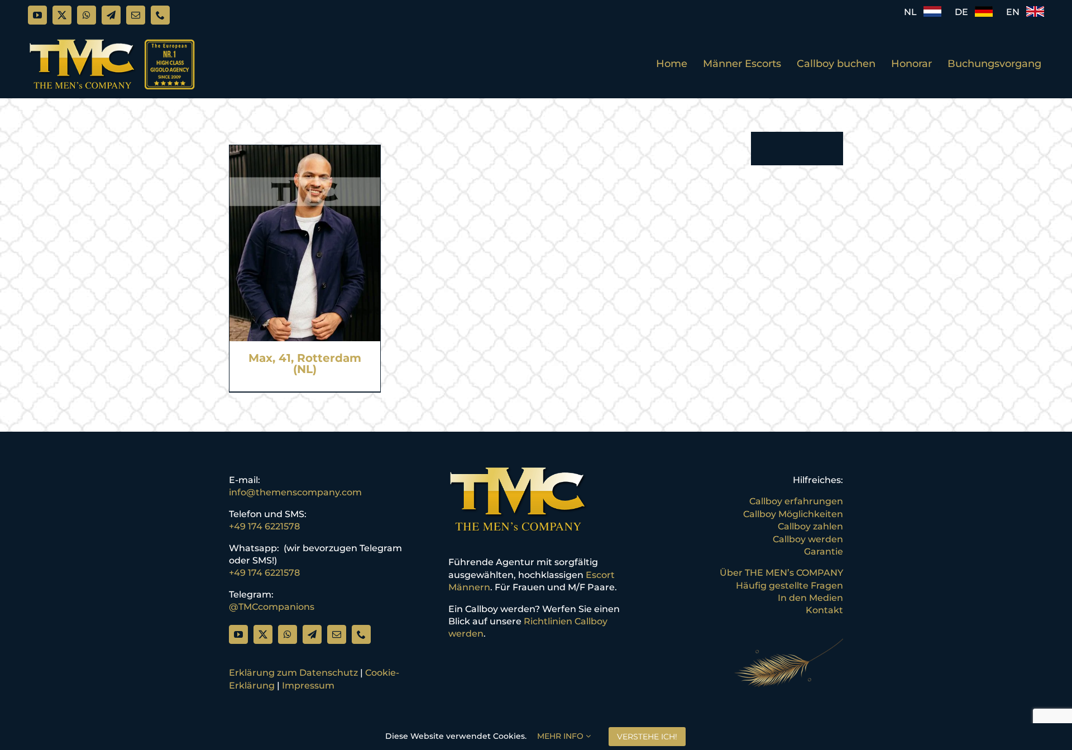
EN (1016, 12)
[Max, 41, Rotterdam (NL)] (304, 151)
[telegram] (111, 15)
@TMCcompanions (271, 606)
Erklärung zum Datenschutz (293, 672)
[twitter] (61, 15)
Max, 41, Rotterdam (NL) (304, 363)
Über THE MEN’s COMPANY (781, 572)
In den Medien (810, 598)
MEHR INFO (561, 736)
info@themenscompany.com (295, 492)
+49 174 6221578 (264, 526)
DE (965, 12)
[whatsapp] (86, 15)
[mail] (135, 15)
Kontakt (824, 610)
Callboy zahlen (810, 526)
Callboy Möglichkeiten (793, 514)
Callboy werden (808, 539)
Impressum (308, 685)
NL (913, 12)
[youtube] (37, 15)
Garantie (823, 551)
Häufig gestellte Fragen (789, 585)
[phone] (160, 15)
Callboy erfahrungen (796, 501)
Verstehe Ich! (647, 737)
